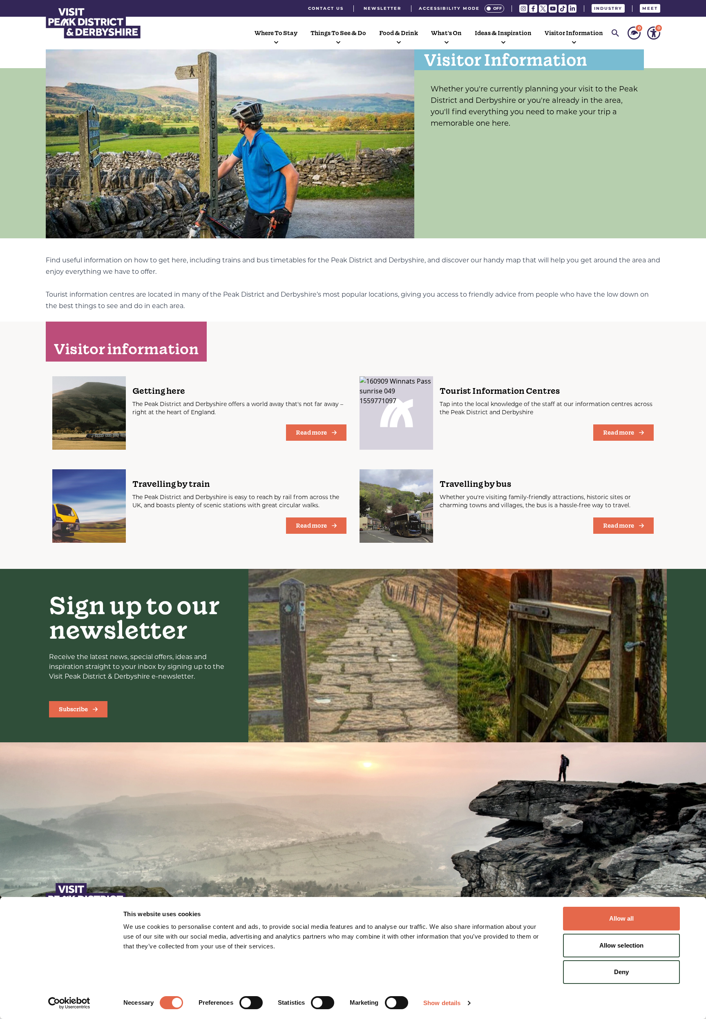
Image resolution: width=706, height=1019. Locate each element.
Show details (441, 1002)
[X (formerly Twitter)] (543, 8)
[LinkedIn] (572, 8)
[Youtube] (553, 8)
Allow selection (621, 945)
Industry (608, 8)
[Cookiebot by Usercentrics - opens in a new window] (69, 1003)
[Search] (615, 33)
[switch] (251, 1002)
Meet (650, 8)
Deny (621, 971)
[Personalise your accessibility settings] (653, 33)
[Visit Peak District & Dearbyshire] (93, 22)
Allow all (621, 918)
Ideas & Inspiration (503, 33)
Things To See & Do (338, 33)
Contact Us (326, 8)
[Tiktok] (563, 8)
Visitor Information (574, 33)
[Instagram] (523, 8)
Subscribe (73, 709)
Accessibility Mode (449, 8)
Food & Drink (398, 33)
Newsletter (382, 8)
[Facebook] (533, 8)
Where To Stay (276, 33)
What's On (446, 33)
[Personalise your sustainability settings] (634, 33)
